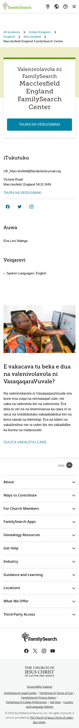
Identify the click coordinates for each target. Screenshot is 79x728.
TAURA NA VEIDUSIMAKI (39, 124)
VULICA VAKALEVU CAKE (25, 442)
